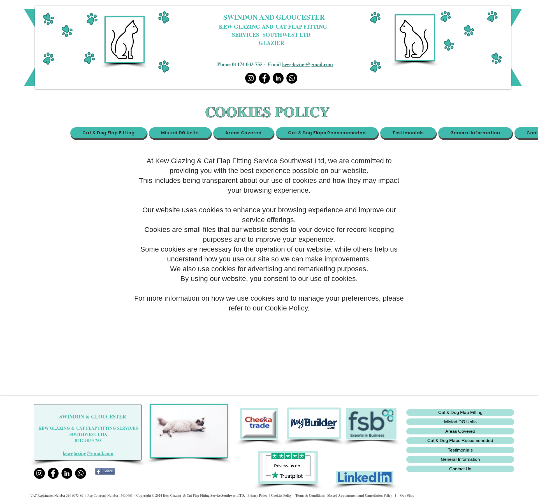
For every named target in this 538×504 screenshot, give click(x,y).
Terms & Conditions (310, 495)
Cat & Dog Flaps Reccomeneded (460, 440)
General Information (460, 459)
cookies (305, 180)
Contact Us (460, 468)
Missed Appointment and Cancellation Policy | (363, 495)
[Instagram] (250, 78)
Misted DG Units (460, 421)
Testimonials (460, 450)
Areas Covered (460, 431)
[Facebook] (264, 78)
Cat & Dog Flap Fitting (460, 412)
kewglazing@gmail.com (307, 64)
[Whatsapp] (291, 78)
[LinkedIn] (278, 78)
